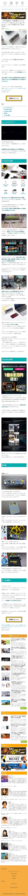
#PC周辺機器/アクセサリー (10, 625)
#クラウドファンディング (19, 626)
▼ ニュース (18, 9)
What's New (14, 873)
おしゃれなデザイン (8, 107)
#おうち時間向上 (19, 625)
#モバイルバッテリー (9, 626)
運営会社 (14, 875)
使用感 (5, 113)
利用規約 (14, 878)
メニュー (22, 4)
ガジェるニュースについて (14, 871)
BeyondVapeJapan (14, 887)
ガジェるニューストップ (7, 9)
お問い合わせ (14, 883)
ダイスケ (7, 28)
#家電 (2, 625)
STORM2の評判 (8, 111)
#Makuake (3, 627)
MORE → (23, 708)
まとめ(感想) (7, 115)
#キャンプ (8, 627)
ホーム (5, 4)
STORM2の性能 (8, 109)
